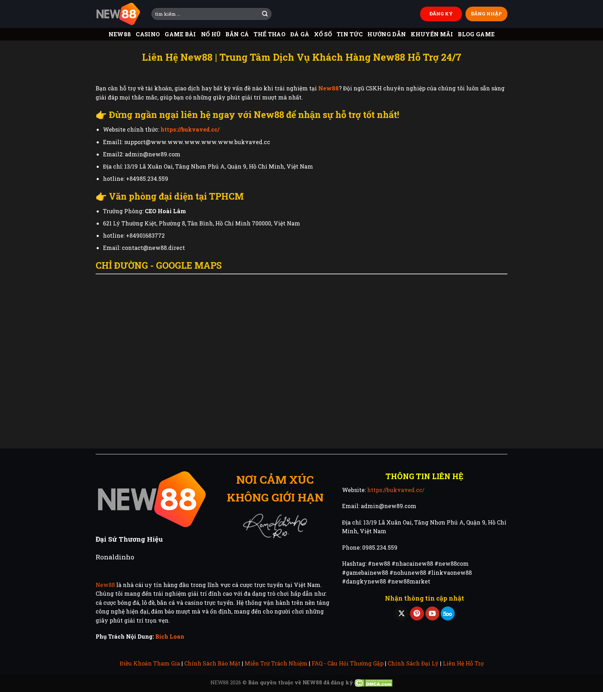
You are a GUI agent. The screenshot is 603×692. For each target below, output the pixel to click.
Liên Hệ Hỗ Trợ (463, 663)
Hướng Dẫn (386, 34)
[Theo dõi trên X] (401, 614)
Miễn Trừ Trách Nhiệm (276, 663)
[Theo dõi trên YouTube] (432, 614)
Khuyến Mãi (432, 34)
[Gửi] (265, 14)
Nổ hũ (211, 34)
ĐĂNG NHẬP (486, 13)
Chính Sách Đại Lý (413, 663)
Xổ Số (323, 34)
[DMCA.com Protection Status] (374, 682)
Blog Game (476, 34)
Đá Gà (300, 34)
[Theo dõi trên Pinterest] (417, 614)
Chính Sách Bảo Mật (212, 663)
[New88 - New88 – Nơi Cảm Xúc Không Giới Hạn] (118, 14)
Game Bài (180, 34)
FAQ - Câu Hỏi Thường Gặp (348, 663)
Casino (148, 34)
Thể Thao (269, 34)
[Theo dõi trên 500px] (448, 614)
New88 (120, 34)
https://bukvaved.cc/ (395, 489)
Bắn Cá (237, 34)
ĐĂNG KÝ (441, 13)
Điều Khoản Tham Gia (150, 663)
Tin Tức (350, 34)
